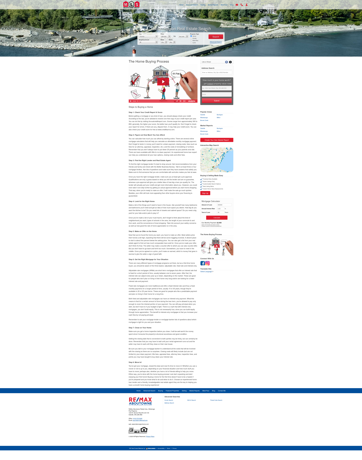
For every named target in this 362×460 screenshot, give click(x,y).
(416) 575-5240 (137, 418)
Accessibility (161, 448)
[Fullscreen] (184, 101)
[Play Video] (130, 101)
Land (194, 43)
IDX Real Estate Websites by (137, 448)
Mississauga (204, 117)
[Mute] (177, 101)
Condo (194, 38)
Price (162, 34)
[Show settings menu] (180, 101)
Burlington (220, 115)
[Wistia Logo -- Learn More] (191, 101)
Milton (218, 117)
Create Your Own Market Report (217, 140)
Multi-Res (195, 40)
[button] (217, 246)
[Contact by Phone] (242, 4)
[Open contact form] (237, 4)
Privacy (175, 448)
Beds (162, 40)
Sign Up (205, 193)
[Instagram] (207, 263)
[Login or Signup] (247, 4)
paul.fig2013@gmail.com (140, 420)
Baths (171, 40)
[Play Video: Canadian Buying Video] (163, 81)
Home (194, 36)
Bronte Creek (204, 120)
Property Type (194, 34)
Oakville (202, 115)
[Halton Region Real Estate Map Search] (216, 160)
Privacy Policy (150, 436)
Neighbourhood (144, 40)
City (140, 34)
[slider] (155, 101)
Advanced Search (216, 42)
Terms (168, 448)
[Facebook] (202, 263)
